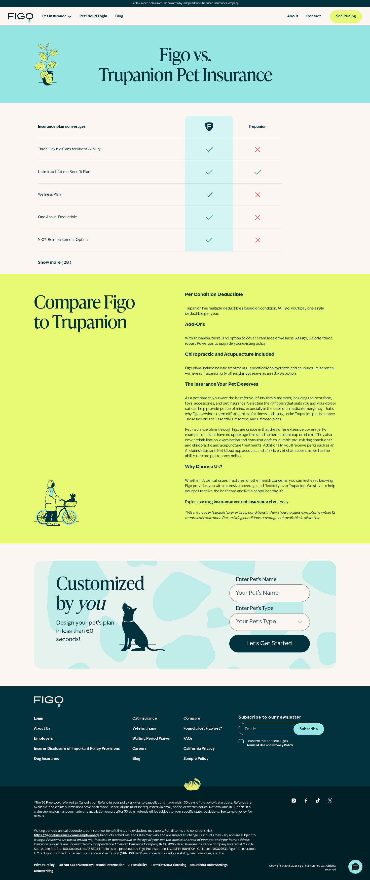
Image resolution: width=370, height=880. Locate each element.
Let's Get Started (269, 644)
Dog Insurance (46, 759)
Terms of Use (256, 745)
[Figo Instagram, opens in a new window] (294, 801)
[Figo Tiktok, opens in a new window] (318, 801)
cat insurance (254, 502)
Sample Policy (195, 759)
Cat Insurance (144, 719)
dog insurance (219, 502)
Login (38, 719)
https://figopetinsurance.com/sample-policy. (66, 835)
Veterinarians (144, 729)
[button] (355, 867)
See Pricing (346, 16)
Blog (119, 16)
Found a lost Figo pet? (202, 729)
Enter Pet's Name (256, 579)
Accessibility (137, 865)
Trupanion (258, 127)
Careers (139, 749)
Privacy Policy (44, 865)
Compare (191, 719)
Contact (313, 16)
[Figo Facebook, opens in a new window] (306, 801)
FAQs (188, 739)
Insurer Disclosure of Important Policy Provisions (77, 749)
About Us (42, 729)
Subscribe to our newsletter (270, 718)
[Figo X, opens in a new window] (330, 801)
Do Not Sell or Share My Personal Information (91, 865)
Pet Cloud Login (93, 16)
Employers (43, 739)
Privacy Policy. (282, 745)
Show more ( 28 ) (54, 263)
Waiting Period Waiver (151, 739)
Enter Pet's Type (255, 608)
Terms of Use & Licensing (168, 865)
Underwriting (43, 871)
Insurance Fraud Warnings (209, 865)
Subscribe (309, 729)
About (292, 16)
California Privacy (199, 749)
